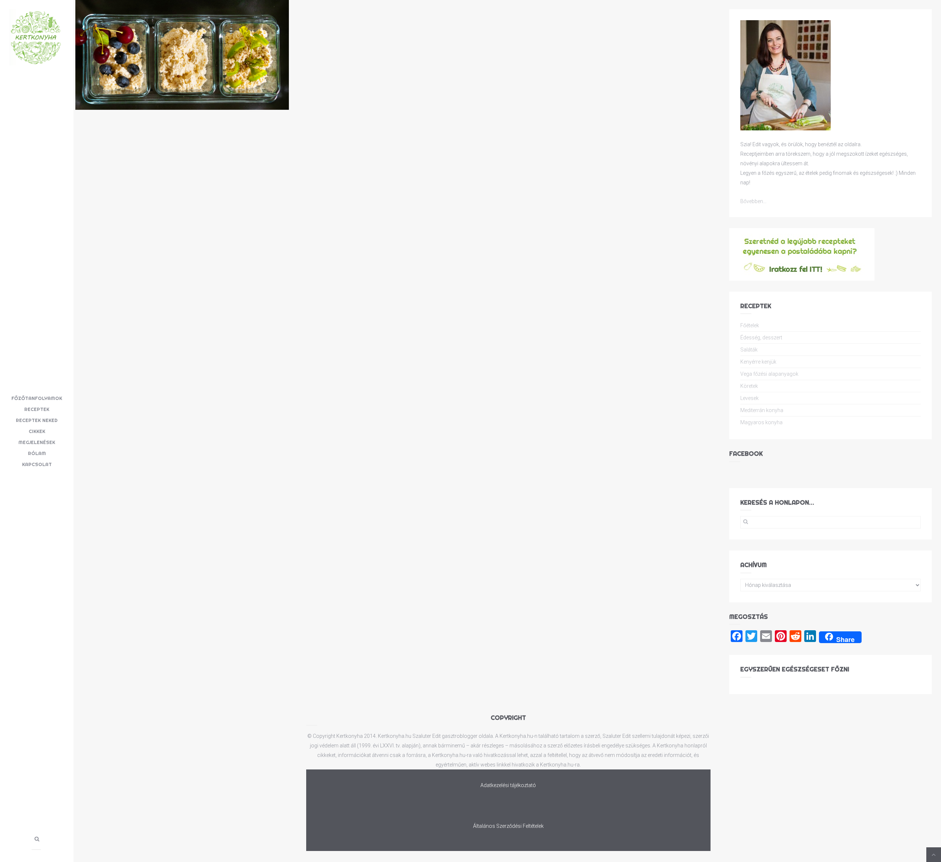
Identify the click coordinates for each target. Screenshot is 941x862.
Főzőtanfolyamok (36, 398)
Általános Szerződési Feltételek (508, 826)
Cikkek (37, 431)
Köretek (749, 386)
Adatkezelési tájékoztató (508, 785)
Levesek (749, 398)
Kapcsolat (37, 464)
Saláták (749, 350)
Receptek (36, 409)
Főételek (749, 325)
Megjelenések (36, 442)
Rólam (37, 453)
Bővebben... (753, 201)
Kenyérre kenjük (758, 362)
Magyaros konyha (761, 422)
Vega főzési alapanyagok (769, 374)
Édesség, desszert (761, 337)
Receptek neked (37, 420)
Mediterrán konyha (761, 410)
